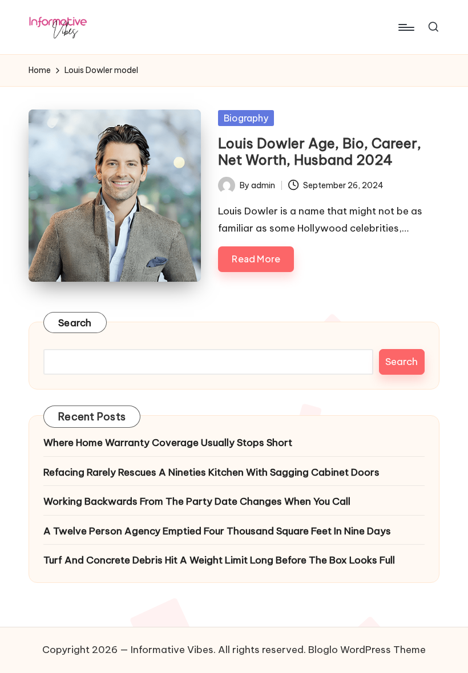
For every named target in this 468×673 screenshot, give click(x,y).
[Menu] (405, 27)
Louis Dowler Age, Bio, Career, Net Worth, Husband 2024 (319, 151)
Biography (246, 118)
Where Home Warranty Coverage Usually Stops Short (167, 442)
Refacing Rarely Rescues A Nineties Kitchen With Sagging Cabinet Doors (211, 472)
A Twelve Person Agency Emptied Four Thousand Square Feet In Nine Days (217, 531)
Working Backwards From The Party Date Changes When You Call (196, 501)
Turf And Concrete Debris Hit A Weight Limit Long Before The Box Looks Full (219, 560)
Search (75, 323)
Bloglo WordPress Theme (367, 649)
